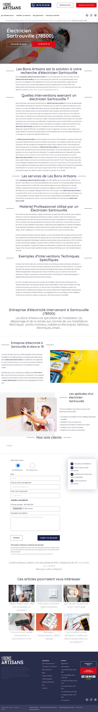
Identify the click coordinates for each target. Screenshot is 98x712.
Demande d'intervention (86, 5)
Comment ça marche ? (23, 15)
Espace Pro (64, 663)
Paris (35, 90)
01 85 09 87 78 (44, 44)
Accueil (8, 21)
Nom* (12, 474)
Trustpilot (9, 445)
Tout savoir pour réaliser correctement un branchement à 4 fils (21, 635)
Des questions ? (38, 15)
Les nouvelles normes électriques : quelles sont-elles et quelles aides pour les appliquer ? (76, 637)
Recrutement (65, 666)
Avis (43, 685)
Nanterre (55, 90)
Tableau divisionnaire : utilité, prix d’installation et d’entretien (21, 606)
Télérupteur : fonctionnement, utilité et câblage (49, 635)
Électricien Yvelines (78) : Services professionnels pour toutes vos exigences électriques (41, 21)
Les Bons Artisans (9, 707)
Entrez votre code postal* (19, 491)
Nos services (65, 700)
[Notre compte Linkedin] (87, 15)
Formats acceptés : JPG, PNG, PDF (22, 504)
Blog (43, 673)
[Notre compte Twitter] (95, 15)
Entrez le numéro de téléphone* (21, 483)
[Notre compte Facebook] (91, 15)
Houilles (30, 90)
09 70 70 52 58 (42, 5)
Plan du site (79, 707)
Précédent (16, 538)
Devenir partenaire (48, 682)
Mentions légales (33, 707)
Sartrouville (60, 87)
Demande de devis (18, 44)
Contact (44, 688)
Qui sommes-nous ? (7, 15)
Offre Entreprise (47, 679)
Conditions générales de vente (66, 707)
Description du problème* (19, 513)
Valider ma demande (48, 538)
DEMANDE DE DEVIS (65, 5)
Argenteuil (41, 90)
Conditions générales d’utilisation (48, 707)
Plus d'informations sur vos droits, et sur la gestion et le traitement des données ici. (32, 554)
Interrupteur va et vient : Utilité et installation (49, 605)
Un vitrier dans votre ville (69, 691)
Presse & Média (47, 676)
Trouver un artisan (52, 15)
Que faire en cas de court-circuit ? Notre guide (76, 605)
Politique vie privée (34, 709)
